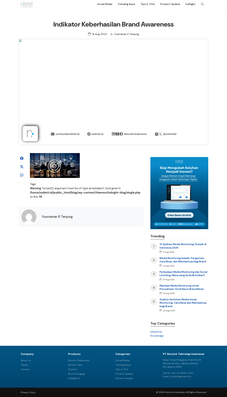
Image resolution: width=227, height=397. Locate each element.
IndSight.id (74, 378)
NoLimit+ (73, 369)
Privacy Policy (28, 392)
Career (24, 364)
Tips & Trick (148, 4)
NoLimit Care (75, 364)
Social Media (104, 4)
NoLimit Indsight (124, 378)
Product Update (170, 4)
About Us (26, 360)
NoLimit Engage (76, 373)
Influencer (156, 331)
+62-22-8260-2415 (182, 372)
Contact (25, 369)
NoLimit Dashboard (78, 360)
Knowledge (157, 335)
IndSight (190, 4)
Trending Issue (126, 4)
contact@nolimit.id (180, 376)
